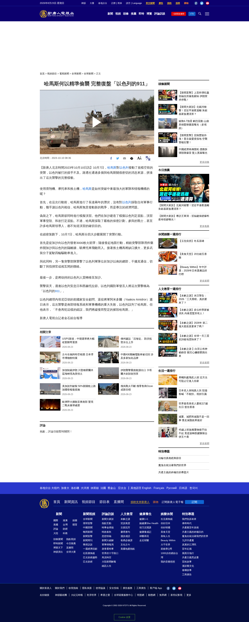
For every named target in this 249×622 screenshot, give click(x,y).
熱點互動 (106, 523)
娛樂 (74, 520)
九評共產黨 (188, 540)
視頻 (118, 13)
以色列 (124, 167)
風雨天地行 (188, 553)
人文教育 (127, 514)
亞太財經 (87, 561)
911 (57, 291)
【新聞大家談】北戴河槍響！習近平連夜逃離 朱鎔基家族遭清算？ (193, 110)
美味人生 (165, 536)
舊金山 (112, 488)
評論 (55, 528)
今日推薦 (164, 170)
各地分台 (102, 3)
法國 (103, 488)
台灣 (65, 524)
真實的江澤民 (189, 544)
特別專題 (164, 451)
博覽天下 (58, 547)
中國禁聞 (87, 527)
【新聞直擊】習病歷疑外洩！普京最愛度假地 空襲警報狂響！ (193, 139)
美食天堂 (165, 532)
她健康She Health (148, 523)
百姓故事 (187, 561)
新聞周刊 (87, 540)
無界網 (163, 595)
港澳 (65, 520)
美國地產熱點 (128, 548)
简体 (120, 3)
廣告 (161, 3)
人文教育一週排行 (169, 289)
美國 (55, 524)
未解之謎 (125, 519)
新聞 (110, 13)
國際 (55, 520)
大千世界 (165, 544)
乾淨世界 (91, 595)
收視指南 (73, 588)
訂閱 (194, 502)
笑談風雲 (125, 523)
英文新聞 (150, 3)
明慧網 (140, 595)
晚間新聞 (87, 532)
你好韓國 (165, 527)
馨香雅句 (125, 532)
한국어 (194, 488)
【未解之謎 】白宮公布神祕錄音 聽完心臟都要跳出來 (193, 352)
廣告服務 (127, 588)
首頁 (42, 73)
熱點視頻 (71, 539)
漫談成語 (125, 536)
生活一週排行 (166, 370)
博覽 (149, 13)
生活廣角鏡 (167, 519)
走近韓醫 (144, 540)
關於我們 (60, 588)
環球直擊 (87, 523)
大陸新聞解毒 (109, 561)
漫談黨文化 (188, 566)
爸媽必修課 (126, 540)
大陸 (55, 533)
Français (159, 488)
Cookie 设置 (124, 617)
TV (192, 14)
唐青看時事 (108, 548)
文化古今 (125, 544)
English (146, 488)
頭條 (126, 13)
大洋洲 (85, 488)
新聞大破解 (108, 540)
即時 (141, 13)
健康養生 (145, 514)
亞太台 (122, 488)
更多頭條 (204, 162)
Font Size (139, 158)
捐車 (178, 3)
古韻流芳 (125, 527)
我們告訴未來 (189, 519)
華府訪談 (87, 544)
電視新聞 (64, 73)
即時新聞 (58, 543)
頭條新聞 (164, 84)
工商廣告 (187, 574)
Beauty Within (168, 540)
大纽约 (55, 488)
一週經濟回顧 (90, 548)
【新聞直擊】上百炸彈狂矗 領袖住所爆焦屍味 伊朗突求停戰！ (194, 96)
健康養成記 (145, 532)
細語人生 (106, 566)
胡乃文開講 (145, 527)
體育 (74, 524)
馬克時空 (106, 557)
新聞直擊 (87, 536)
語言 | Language (134, 3)
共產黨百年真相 (190, 527)
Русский (172, 488)
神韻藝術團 (61, 595)
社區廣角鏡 (89, 553)
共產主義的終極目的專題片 (173, 472)
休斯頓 (95, 488)
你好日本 (165, 523)
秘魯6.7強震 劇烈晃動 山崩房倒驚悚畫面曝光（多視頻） (194, 125)
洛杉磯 (75, 488)
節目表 (104, 502)
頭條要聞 (58, 539)
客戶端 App (156, 588)
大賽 (92, 3)
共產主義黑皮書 (190, 557)
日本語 (183, 488)
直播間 (119, 502)
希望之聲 (105, 595)
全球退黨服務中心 (123, 595)
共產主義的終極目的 (192, 532)
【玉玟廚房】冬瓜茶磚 (191, 240)
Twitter (201, 3)
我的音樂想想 (168, 561)
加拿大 (65, 488)
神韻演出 (58, 551)
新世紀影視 (176, 595)
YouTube (207, 3)
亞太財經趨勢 (90, 557)
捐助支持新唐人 (140, 502)
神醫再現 (144, 536)
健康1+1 (143, 519)
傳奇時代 (187, 523)
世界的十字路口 (110, 553)
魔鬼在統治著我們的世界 (172, 465)
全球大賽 (71, 551)
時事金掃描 (108, 527)
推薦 (133, 13)
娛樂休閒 (167, 514)
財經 (65, 528)
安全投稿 (114, 588)
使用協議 (100, 588)
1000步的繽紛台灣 (169, 555)
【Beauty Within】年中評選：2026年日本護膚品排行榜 (193, 270)
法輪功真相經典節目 (169, 458)
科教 (65, 533)
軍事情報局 (108, 544)
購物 (186, 3)
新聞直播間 (179, 14)
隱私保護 (87, 588)
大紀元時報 (77, 595)
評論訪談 (159, 13)
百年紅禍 (187, 548)
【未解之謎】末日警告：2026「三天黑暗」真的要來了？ (193, 299)
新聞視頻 (89, 514)
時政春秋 (106, 532)
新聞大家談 (108, 519)
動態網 (151, 595)
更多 (188, 595)
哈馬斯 (111, 167)
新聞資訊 (71, 502)
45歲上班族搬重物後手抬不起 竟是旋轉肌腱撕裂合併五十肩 (193, 433)
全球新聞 (76, 73)
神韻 (83, 3)
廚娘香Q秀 (166, 548)
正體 (113, 3)
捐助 (169, 3)
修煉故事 (187, 570)
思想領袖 (106, 536)
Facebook (196, 3)
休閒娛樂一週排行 (169, 234)
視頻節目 (52, 73)
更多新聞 (204, 280)
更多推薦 (204, 226)
